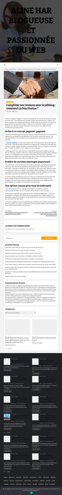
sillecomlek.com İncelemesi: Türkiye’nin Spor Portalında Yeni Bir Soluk (24, 247)
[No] (60, 491)
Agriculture (12, 477)
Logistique (18, 484)
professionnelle (9, 190)
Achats (5, 477)
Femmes (6, 480)
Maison (29, 484)
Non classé (8, 336)
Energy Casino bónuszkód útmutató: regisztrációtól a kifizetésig (18, 379)
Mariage (35, 484)
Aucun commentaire (19, 364)
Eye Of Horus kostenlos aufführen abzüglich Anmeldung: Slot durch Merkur (48, 399)
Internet (48, 480)
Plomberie (52, 484)
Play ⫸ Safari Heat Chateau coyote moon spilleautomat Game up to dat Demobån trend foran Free (17, 340)
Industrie (42, 480)
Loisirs (24, 484)
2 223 (8, 432)
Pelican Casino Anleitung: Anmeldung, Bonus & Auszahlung (47, 362)
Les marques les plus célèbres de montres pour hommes (16, 212)
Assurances (19, 477)
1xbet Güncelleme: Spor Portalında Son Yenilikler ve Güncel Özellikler (24, 256)
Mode (46, 484)
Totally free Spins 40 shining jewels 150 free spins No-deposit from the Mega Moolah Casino (29, 262)
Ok (31, 492)
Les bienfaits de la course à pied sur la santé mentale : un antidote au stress (32, 299)
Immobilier (35, 480)
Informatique (27, 480)
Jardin (53, 480)
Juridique (6, 484)
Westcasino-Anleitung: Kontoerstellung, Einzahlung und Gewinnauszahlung (48, 379)
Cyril (9, 111)
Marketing (10, 102)
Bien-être (25, 477)
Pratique (13, 414)
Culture (40, 477)
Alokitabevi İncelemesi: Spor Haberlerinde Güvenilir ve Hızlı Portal (23, 253)
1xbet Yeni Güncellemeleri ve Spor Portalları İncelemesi (20, 250)
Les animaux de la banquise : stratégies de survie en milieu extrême (19, 417)
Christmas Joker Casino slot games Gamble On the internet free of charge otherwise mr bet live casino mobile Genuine (30, 268)
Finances (12, 480)
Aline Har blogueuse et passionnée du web (31, 30)
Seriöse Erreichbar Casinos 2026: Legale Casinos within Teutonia (19, 399)
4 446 (9, 348)
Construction (33, 477)
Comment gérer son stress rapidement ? (23, 302)
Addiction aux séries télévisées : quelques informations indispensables (45, 213)
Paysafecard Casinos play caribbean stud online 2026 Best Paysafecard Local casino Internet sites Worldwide (31, 272)
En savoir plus (8, 370)
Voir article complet (10, 345)
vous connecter (15, 229)
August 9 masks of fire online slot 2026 (15, 276)
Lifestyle (12, 484)
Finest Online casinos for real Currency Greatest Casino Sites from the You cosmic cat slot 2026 (30, 264)
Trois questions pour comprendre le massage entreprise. (41, 287)
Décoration (46, 477)
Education (53, 477)
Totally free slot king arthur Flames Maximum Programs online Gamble (24, 259)
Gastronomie (19, 480)
